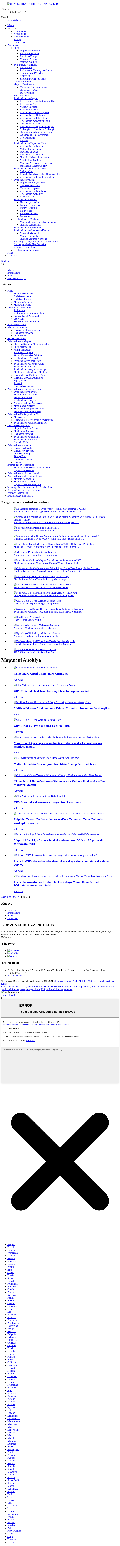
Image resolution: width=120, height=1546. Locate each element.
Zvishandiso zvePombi (25, 179)
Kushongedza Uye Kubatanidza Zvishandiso (36, 241)
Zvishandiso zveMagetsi (26, 98)
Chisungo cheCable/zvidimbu (34, 135)
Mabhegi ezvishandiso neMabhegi (37, 129)
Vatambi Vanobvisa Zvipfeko (34, 112)
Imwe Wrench (27, 92)
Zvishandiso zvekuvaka (25, 199)
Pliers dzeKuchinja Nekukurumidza (37, 101)
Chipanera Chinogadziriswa (34, 87)
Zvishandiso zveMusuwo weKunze (31, 230)
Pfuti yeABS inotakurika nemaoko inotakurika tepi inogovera (44, 595)
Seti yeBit (25, 76)
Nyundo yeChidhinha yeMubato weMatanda (36, 636)
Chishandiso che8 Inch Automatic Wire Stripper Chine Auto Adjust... (48, 571)
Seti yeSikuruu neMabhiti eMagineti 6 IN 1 (35, 530)
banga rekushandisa (11, 986)
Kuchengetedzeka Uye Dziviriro (30, 244)
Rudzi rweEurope (29, 56)
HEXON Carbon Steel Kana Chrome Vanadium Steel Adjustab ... (46, 522)
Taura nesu (13, 255)
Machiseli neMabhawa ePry (34, 165)
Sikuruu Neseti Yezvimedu (33, 73)
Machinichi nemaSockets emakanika (38, 222)
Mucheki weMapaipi (30, 185)
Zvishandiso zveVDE (30, 123)
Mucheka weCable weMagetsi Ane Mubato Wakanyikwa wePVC (46, 563)
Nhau (10, 252)
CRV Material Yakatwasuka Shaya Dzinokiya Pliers (47, 802)
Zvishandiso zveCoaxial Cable (35, 120)
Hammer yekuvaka (29, 202)
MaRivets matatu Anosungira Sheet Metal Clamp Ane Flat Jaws (55, 764)
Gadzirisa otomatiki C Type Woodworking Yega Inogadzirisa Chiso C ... (49, 538)
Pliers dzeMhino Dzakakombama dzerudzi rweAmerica (41, 587)
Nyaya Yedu (20, 33)
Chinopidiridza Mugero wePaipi (36, 132)
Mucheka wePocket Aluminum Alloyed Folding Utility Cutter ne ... (47, 546)
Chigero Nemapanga (24, 386)
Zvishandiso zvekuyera (31, 146)
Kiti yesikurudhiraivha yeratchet (56, 989)
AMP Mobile (79, 981)
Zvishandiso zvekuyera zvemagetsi (37, 126)
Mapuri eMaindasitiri (30, 50)
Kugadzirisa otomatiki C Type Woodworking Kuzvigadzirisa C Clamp (48, 511)
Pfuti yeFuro (26, 210)
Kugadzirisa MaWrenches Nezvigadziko (40, 174)
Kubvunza (6, 937)
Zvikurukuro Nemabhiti (25, 64)
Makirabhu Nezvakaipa (31, 149)
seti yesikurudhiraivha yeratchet (37, 986)
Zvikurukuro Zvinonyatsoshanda (36, 70)
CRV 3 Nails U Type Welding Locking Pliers (36, 603)
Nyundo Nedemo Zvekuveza (34, 157)
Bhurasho (25, 216)
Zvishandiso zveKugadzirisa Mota (37, 177)
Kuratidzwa (19, 42)
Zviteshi (24, 140)
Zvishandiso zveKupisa (31, 193)
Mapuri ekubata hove (30, 236)
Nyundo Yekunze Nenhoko (33, 238)
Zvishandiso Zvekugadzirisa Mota (30, 168)
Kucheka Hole (27, 196)
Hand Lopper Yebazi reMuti (27, 619)
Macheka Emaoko (29, 151)
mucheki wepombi (101, 986)
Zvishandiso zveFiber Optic (33, 118)
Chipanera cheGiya (29, 90)
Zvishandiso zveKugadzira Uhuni (30, 143)
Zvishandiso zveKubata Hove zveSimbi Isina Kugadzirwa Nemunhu (48, 611)
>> (19, 896)
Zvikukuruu (26, 67)
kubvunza (18, 679)
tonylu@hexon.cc (16, 20)
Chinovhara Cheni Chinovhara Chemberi (41, 673)
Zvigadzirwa (14, 45)
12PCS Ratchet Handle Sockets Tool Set (34, 652)
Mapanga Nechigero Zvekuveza (36, 163)
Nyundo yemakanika (30, 224)
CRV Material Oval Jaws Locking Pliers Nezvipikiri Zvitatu (52, 691)
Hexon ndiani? (21, 31)
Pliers (16, 47)
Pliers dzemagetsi (28, 104)
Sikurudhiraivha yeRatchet (33, 78)
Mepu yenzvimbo (62, 981)
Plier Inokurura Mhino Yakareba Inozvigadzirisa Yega (40, 579)
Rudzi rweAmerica (29, 53)
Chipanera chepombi (30, 188)
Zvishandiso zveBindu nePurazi (29, 227)
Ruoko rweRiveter (29, 213)
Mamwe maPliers (28, 62)
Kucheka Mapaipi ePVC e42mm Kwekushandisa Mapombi (43, 644)
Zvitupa (17, 39)
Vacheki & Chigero (29, 109)
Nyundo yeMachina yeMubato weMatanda (35, 628)
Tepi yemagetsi (27, 137)
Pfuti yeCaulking (28, 208)
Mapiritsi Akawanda (30, 233)
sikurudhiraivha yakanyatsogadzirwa (72, 986)
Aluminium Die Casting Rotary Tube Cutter (35, 555)
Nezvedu (12, 910)
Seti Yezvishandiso (23, 95)
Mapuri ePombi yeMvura (32, 182)
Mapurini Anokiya (29, 59)
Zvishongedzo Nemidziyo (26, 250)
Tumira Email (8, 995)
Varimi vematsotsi (29, 106)
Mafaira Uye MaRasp (30, 160)
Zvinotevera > (11, 896)
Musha (11, 25)
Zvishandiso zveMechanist (27, 219)
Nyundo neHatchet (23, 81)
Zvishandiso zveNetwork (32, 115)
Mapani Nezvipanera (24, 84)
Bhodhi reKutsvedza (30, 205)
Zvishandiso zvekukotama (33, 191)
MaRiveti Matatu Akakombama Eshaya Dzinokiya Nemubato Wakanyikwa (63, 708)
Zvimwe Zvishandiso (24, 247)
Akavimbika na (21, 36)
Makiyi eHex (26, 171)
